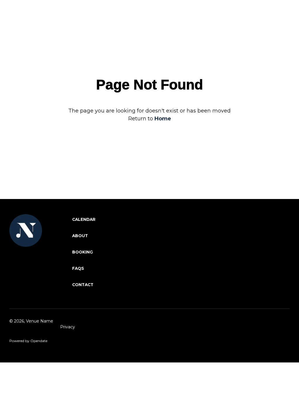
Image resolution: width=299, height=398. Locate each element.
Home (162, 118)
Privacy (67, 327)
